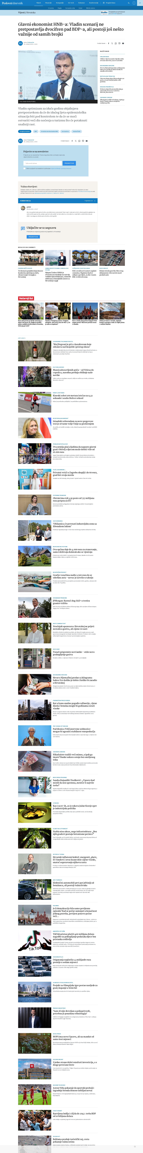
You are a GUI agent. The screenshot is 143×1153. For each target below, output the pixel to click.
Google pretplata (25, 131)
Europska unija (70, 8)
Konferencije (93, 3)
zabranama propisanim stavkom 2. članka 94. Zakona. (49, 193)
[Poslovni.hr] (12, 3)
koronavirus (65, 131)
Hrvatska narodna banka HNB (49, 131)
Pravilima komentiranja (84, 191)
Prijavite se (69, 163)
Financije (48, 3)
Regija (60, 8)
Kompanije (60, 3)
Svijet (80, 8)
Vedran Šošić (76, 131)
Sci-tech (71, 3)
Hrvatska (51, 8)
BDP (36, 131)
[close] (135, 1146)
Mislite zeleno (90, 8)
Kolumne (81, 3)
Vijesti (38, 3)
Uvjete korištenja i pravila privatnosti (61, 168)
